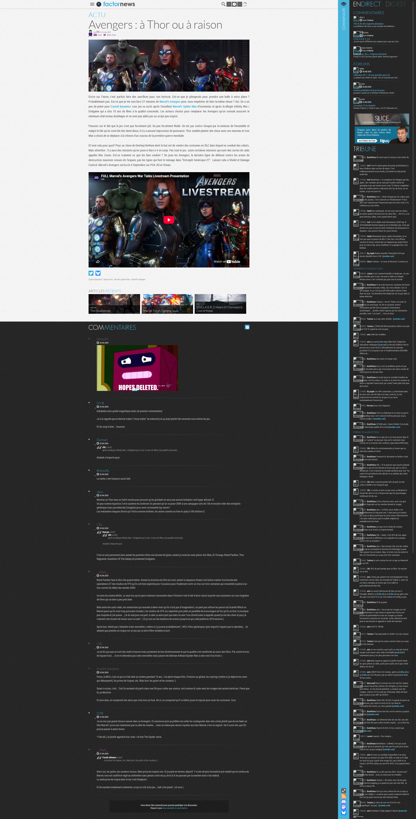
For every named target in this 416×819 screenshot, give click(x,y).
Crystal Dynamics (121, 106)
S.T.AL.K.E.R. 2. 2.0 (361, 39)
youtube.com (388, 256)
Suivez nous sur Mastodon (343, 807)
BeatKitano (364, 32)
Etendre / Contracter (343, 790)
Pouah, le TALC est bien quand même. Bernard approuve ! (375, 56)
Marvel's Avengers (170, 101)
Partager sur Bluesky (98, 273)
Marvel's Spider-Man (185, 106)
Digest (396, 4)
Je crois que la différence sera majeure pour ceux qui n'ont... (376, 41)
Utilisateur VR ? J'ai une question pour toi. (371, 75)
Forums (361, 64)
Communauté (344, 394)
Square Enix (108, 279)
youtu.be (382, 344)
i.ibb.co (380, 593)
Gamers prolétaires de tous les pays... (369, 90)
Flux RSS (343, 796)
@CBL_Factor (111, 35)
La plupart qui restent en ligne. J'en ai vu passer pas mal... (376, 77)
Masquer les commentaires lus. (247, 327)
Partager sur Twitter (91, 273)
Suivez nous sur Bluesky (343, 812)
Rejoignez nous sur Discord (343, 801)
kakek (362, 68)
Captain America (366, 47)
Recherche (223, 4)
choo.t (362, 17)
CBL (98, 31)
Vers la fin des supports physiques (368, 23)
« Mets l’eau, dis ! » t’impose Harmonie (370, 54)
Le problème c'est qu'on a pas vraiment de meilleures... (374, 26)
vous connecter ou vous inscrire (175, 808)
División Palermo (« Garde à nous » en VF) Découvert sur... (376, 108)
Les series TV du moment (364, 105)
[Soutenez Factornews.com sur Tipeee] (382, 142)
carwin (362, 84)
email (99, 35)
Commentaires (368, 12)
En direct (367, 4)
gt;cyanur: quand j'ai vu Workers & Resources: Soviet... (374, 92)
